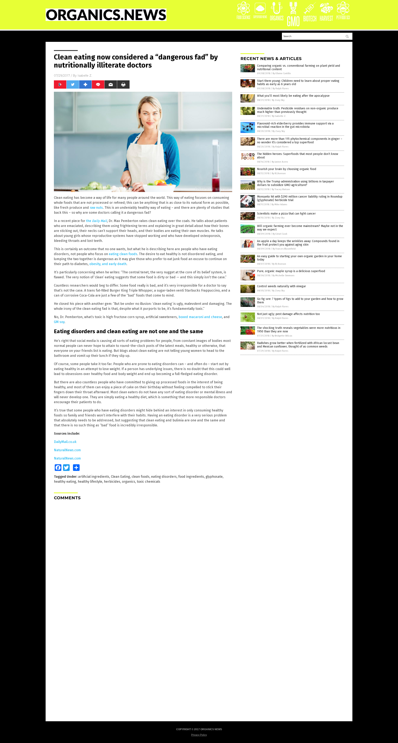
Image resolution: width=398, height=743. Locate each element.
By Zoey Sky (278, 100)
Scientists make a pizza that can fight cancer (286, 213)
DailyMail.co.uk (65, 442)
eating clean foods (123, 254)
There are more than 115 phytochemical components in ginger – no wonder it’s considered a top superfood (299, 140)
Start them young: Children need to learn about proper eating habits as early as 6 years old (298, 82)
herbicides (112, 482)
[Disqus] (143, 555)
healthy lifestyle (90, 482)
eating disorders (164, 477)
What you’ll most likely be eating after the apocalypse (293, 96)
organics (128, 482)
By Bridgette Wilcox (282, 335)
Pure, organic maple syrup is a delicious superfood (291, 271)
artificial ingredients (93, 477)
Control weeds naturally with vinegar (281, 286)
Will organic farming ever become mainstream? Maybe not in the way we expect (300, 227)
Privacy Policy (199, 734)
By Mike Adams (279, 204)
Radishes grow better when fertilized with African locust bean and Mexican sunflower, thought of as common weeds (298, 344)
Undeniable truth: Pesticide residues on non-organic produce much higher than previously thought (297, 110)
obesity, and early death (107, 264)
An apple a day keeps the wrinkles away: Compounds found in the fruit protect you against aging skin (298, 242)
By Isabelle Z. (279, 116)
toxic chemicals (148, 482)
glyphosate (214, 477)
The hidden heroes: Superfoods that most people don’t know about (297, 155)
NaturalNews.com (67, 450)
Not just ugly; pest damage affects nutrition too (288, 314)
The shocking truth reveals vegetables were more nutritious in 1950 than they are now (298, 329)
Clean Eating (120, 477)
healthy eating (65, 482)
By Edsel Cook (280, 234)
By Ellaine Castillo (282, 73)
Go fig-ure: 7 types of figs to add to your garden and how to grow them (300, 300)
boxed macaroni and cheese (200, 317)
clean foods (140, 477)
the (96, 221)
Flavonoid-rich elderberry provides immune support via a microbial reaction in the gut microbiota (295, 125)
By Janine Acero (280, 161)
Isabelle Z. (85, 75)
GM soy (59, 322)
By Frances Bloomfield (284, 248)
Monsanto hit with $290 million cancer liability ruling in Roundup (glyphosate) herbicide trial (299, 198)
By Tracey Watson (281, 189)
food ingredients (191, 477)
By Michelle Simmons (283, 275)
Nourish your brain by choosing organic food (286, 169)
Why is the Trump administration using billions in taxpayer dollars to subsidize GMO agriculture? (295, 183)
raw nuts (96, 208)
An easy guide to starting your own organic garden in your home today (299, 258)
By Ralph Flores (281, 88)
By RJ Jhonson (279, 173)
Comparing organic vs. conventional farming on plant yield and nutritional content (298, 67)
